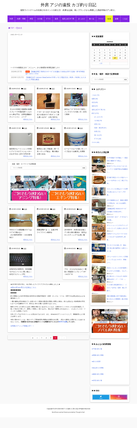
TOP (12, 28)
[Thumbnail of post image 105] (75, 139)
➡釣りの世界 (96, 361)
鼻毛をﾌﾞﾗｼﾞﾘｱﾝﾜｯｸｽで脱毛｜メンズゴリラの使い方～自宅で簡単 (75, 112)
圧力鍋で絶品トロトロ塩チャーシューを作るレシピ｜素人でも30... (117, 180)
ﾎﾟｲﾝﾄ (97, 139)
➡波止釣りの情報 (97, 368)
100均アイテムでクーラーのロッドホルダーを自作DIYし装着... (117, 237)
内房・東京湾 (100, 128)
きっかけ (98, 117)
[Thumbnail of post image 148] (75, 259)
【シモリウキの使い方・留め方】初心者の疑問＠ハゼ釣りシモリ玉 (117, 248)
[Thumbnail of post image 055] (48, 220)
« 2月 (100, 63)
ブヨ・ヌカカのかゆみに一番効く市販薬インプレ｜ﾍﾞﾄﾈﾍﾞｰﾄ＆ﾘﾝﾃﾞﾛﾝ (75, 271)
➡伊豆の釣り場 (97, 380)
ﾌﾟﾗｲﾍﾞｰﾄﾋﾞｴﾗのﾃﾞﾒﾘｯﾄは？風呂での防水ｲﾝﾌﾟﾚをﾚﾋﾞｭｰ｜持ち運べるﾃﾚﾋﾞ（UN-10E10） (48, 114)
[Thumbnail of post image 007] (20, 139)
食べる (98, 135)
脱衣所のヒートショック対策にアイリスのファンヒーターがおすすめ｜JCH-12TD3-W (20, 151)
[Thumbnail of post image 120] (20, 220)
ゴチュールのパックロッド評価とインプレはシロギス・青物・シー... (117, 259)
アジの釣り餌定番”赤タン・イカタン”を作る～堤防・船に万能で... (117, 288)
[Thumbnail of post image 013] (48, 139)
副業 (95, 99)
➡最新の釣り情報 (97, 374)
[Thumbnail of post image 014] (20, 99)
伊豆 (97, 124)
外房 (97, 131)
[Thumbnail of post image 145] (75, 99)
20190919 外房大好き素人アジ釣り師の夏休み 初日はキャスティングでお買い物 (75, 232)
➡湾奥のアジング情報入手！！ (22, 326)
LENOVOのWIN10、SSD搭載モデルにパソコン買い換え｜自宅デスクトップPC (20, 271)
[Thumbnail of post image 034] (75, 220)
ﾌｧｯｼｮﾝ (95, 142)
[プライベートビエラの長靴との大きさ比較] (48, 101)
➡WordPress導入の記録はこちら (23, 287)
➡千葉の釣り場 (97, 349)
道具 (95, 106)
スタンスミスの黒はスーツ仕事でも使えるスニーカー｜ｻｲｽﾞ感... (117, 192)
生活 (24, 89)
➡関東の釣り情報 (97, 355)
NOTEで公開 (62, 322)
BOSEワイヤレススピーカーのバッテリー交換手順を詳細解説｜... (117, 169)
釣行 (95, 113)
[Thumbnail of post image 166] (20, 259)
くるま (95, 95)
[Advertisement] (28, 51)
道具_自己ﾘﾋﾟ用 (98, 110)
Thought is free (80, 412)
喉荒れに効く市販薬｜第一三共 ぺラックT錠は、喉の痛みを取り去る (48, 151)
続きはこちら (27, 119)
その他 (98, 120)
